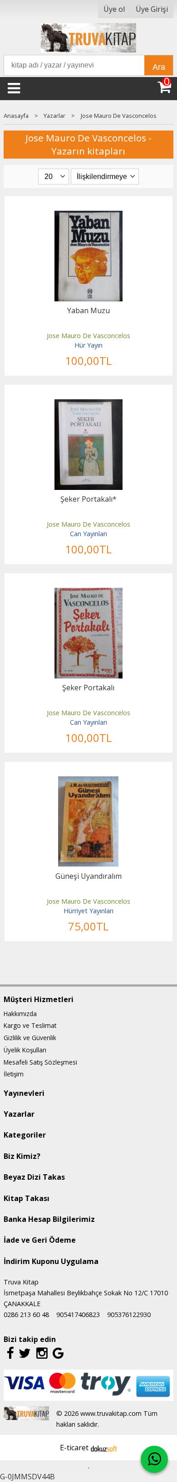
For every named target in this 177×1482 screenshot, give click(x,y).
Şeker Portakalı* (88, 499)
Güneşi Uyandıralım (88, 876)
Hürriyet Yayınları (88, 910)
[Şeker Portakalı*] (88, 405)
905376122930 (129, 1314)
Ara (158, 67)
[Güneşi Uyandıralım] (88, 782)
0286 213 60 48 (26, 1314)
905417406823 (78, 1314)
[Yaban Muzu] (88, 216)
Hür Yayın (88, 345)
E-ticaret (74, 1448)
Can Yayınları (88, 533)
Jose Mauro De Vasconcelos (88, 335)
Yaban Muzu (88, 310)
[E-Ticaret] (104, 1448)
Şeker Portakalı (88, 688)
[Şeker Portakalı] (88, 593)
